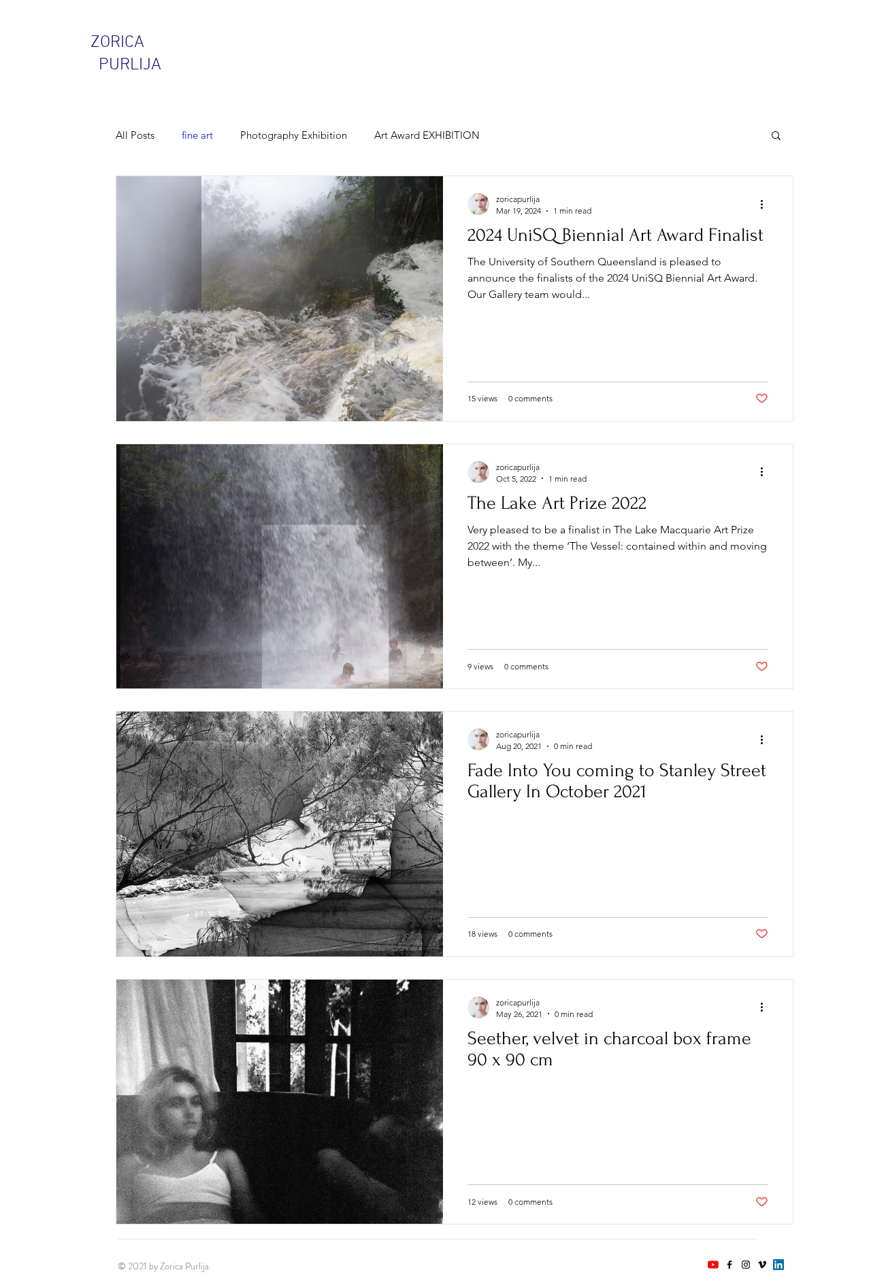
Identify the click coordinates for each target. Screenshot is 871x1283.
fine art (197, 135)
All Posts (135, 135)
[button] (776, 136)
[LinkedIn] (778, 1264)
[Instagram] (745, 1264)
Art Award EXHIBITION (427, 135)
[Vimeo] (762, 1264)
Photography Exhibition (293, 135)
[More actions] (766, 204)
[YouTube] (713, 1264)
